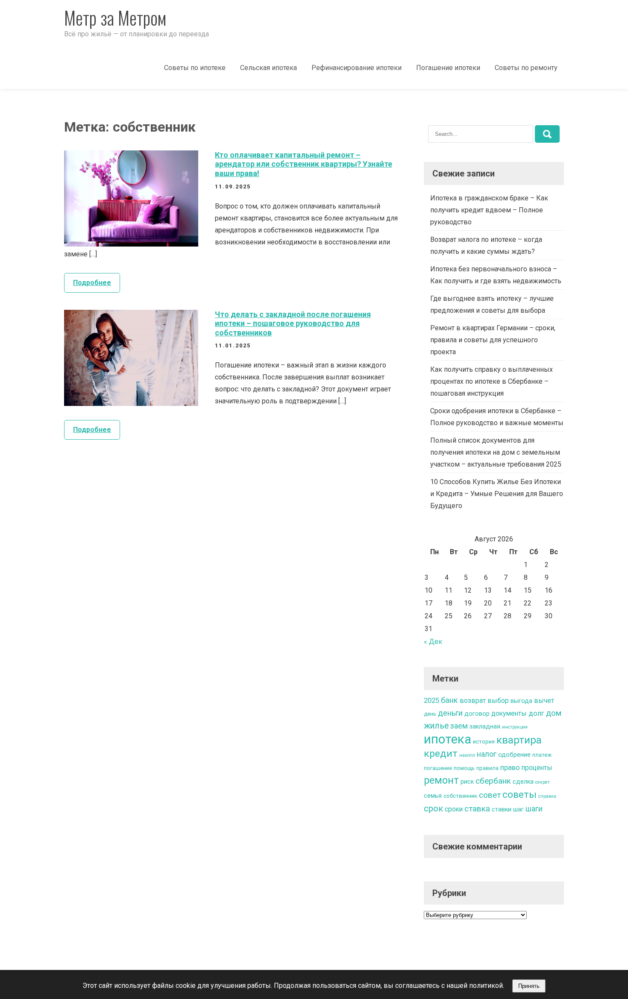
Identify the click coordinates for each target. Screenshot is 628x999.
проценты (537, 768)
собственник (460, 796)
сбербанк (493, 781)
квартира (519, 740)
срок (433, 808)
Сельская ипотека (268, 68)
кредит (441, 753)
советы (519, 794)
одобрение (514, 754)
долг (536, 713)
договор (477, 713)
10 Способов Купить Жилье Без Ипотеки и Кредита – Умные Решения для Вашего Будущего (496, 494)
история (484, 741)
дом (553, 713)
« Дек (433, 642)
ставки (501, 809)
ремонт (441, 780)
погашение (438, 768)
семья (433, 795)
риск (467, 781)
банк (449, 700)
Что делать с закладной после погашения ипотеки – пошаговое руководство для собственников (293, 323)
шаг (518, 809)
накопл (467, 755)
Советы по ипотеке (195, 68)
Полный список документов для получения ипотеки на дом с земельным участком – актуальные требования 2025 (495, 452)
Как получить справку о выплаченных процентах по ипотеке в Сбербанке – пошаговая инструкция (491, 381)
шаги (534, 809)
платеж (542, 755)
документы (509, 713)
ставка (477, 809)
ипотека (447, 739)
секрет (542, 782)
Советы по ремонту (526, 68)
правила (487, 768)
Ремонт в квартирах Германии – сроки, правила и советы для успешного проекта (492, 340)
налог (486, 754)
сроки (454, 809)
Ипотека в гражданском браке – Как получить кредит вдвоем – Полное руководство (489, 210)
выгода (521, 701)
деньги (450, 712)
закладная (485, 726)
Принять (529, 986)
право (510, 767)
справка (547, 796)
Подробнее (92, 283)
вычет (544, 700)
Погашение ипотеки (448, 68)
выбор (498, 700)
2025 (431, 700)
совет (490, 795)
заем (459, 726)
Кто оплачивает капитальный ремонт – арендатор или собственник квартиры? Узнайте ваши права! (303, 164)
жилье (436, 726)
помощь (464, 768)
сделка (523, 781)
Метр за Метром (115, 17)
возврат (473, 700)
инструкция (515, 727)
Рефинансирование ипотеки (356, 68)
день (430, 714)
